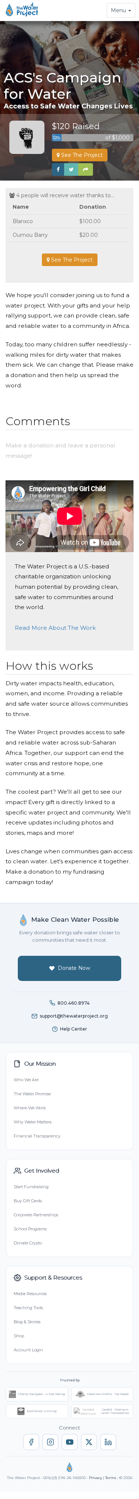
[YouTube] (70, 1442)
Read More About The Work (55, 627)
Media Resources (30, 1293)
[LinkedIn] (108, 1442)
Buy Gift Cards (28, 1200)
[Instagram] (50, 1442)
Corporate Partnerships (36, 1214)
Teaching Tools (28, 1307)
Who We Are (26, 1079)
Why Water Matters (33, 1122)
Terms (110, 1477)
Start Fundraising (31, 1186)
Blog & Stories (27, 1321)
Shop (19, 1335)
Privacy (95, 1477)
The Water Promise (32, 1093)
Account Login (28, 1349)
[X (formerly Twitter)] (89, 1442)
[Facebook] (31, 1442)
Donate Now (74, 968)
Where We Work (30, 1107)
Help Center (73, 1029)
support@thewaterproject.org (74, 1016)
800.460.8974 (73, 1003)
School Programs (30, 1228)
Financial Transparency (37, 1136)
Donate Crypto (28, 1243)
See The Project (81, 155)
